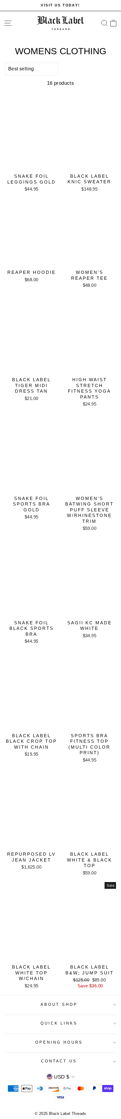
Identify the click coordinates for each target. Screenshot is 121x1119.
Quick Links (59, 1023)
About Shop (59, 1004)
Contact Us (59, 1061)
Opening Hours (59, 1042)
